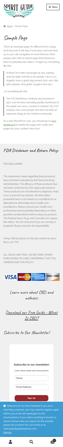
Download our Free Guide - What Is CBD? (31, 315)
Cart (48, 439)
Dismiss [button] (7, 432)
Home (9, 26)
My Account (10, 442)
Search (31, 442)
